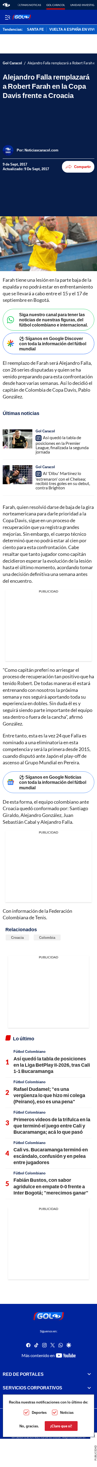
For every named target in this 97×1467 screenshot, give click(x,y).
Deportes (39, 1412)
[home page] (6, 5)
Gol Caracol (55, 5)
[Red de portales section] (89, 1373)
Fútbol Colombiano (29, 1051)
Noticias (67, 1412)
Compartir (82, 166)
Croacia (17, 937)
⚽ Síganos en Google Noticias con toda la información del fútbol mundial (52, 782)
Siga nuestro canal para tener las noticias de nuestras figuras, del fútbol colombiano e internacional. (53, 319)
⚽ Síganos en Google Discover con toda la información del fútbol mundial (52, 343)
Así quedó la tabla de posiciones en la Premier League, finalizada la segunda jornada (62, 444)
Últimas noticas (29, 5)
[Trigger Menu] (7, 17)
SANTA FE (35, 29)
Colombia (47, 937)
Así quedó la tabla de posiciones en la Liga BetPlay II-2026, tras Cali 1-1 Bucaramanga (51, 1065)
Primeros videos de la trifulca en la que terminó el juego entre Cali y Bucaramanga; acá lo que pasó (51, 1125)
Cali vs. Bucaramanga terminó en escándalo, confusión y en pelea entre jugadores (50, 1155)
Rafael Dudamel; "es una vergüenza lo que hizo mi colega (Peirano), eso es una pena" (49, 1095)
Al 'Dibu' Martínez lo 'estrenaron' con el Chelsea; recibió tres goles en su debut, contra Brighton (63, 480)
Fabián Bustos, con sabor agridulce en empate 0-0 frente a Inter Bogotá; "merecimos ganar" (50, 1186)
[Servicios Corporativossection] (89, 1387)
